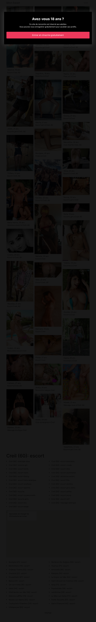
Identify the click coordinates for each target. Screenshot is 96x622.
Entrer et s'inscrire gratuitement (48, 35)
